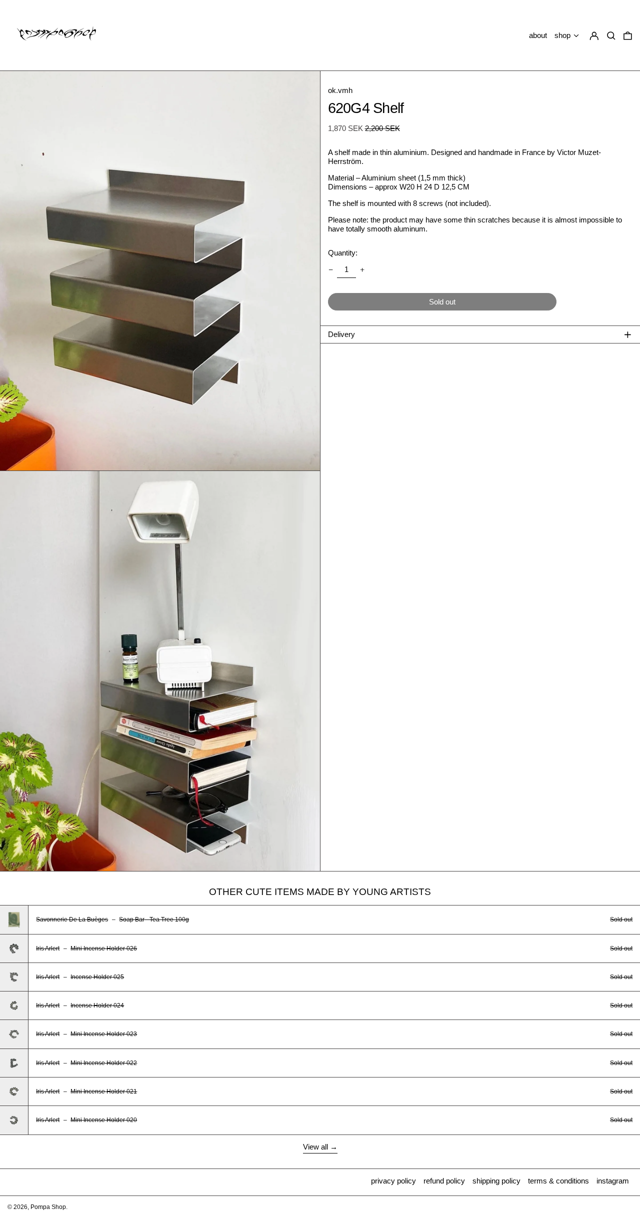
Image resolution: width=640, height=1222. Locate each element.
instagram (612, 1180)
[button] (627, 36)
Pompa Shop (48, 1207)
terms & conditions (558, 1180)
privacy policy (393, 1180)
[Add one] (362, 269)
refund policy (444, 1180)
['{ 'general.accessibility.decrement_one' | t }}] (330, 269)
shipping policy (496, 1180)
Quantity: (343, 252)
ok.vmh (340, 90)
